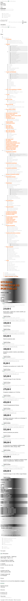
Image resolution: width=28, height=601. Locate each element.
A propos (5, 546)
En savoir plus (6, 315)
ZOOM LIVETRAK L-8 (11, 454)
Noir (6, 501)
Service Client (6, 548)
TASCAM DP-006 (9, 306)
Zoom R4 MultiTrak (9, 413)
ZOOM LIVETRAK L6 (11, 374)
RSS (4, 543)
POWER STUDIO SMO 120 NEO (14, 320)
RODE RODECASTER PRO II (13, 427)
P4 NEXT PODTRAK (10, 346)
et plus (8, 513)
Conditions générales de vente (9, 538)
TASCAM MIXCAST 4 (10, 400)
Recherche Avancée (7, 544)
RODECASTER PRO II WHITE (14, 333)
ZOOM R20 (7, 440)
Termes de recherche (7, 539)
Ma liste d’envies (7, 14)
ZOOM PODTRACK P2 (11, 361)
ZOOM (7, 497)
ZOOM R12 (7, 387)
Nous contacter (6, 542)
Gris (6, 503)
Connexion (5, 17)
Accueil (6, 272)
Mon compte (6, 13)
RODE (6, 494)
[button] (8, 304)
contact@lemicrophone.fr (6, 597)
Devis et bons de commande (16, 22)
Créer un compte (6, 16)
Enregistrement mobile (10, 274)
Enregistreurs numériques (11, 275)
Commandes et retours (8, 540)
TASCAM (7, 495)
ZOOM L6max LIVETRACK (12, 468)
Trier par (2, 301)
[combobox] (7, 10)
